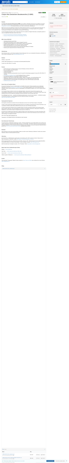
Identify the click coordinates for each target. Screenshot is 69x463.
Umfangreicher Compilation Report (10, 75)
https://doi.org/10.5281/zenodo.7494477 (8, 97)
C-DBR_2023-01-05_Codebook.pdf (8, 454)
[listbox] (55, 93)
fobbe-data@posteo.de (5, 161)
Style (50, 92)
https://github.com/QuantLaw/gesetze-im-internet (25, 139)
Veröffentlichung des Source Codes (10, 80)
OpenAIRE (53, 35)
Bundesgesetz (61, 43)
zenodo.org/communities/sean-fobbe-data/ (14, 151)
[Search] (26, 2)
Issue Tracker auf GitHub (27, 160)
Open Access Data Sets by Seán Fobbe (10, 5)
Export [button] (61, 104)
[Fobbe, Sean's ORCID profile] (7, 16)
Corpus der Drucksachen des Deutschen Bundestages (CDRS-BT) (15, 34)
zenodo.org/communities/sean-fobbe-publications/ (22, 154)
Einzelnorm (52, 46)
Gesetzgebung (52, 48)
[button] (23, 168)
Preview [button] (38, 454)
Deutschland (59, 49)
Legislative (61, 46)
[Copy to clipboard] (65, 64)
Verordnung (52, 45)
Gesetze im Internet (53, 52)
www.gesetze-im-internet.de (6, 25)
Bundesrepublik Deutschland (55, 51)
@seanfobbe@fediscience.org (19, 54)
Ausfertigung (63, 54)
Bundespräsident (53, 49)
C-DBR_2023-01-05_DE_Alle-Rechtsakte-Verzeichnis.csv (12, 457)
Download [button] (43, 454)
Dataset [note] (40, 12)
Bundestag (58, 48)
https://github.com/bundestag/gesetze (33, 143)
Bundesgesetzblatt (58, 55)
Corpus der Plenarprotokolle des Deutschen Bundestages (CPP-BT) (15, 35)
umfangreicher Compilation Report (17, 87)
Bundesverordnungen (59, 45)
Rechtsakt (56, 46)
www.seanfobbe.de (9, 149)
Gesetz (57, 43)
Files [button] (4, 449)
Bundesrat (63, 48)
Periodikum (52, 55)
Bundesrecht (52, 43)
